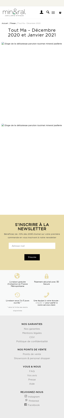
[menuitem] (40, 12)
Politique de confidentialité (32, 341)
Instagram (33, 396)
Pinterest (33, 401)
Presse (32, 379)
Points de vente (32, 354)
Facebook (33, 405)
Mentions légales (32, 333)
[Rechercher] (46, 12)
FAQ (32, 371)
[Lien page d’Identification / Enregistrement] (40, 12)
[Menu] (53, 12)
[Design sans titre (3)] (26, 12)
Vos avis (32, 375)
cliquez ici (40, 303)
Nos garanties (32, 328)
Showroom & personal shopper (32, 358)
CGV (32, 337)
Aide (32, 383)
